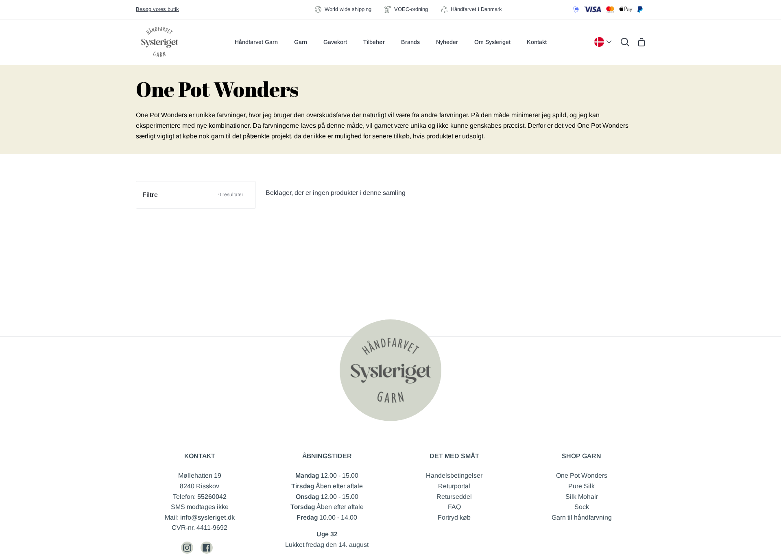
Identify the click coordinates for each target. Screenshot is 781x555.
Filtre (192, 194)
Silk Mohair (581, 496)
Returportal (454, 486)
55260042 (212, 496)
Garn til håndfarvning (582, 517)
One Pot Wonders (581, 475)
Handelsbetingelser (454, 475)
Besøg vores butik (157, 9)
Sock (581, 506)
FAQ (454, 506)
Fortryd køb (454, 517)
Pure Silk (581, 486)
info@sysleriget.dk (207, 517)
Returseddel (454, 496)
